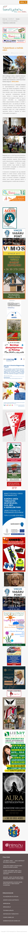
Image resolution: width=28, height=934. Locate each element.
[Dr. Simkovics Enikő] (14, 677)
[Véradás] (14, 693)
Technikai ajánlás (8, 910)
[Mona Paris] (14, 713)
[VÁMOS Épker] (14, 272)
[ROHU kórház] (14, 382)
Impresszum (6, 903)
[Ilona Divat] (14, 36)
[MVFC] (14, 425)
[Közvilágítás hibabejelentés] (14, 485)
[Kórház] (14, 309)
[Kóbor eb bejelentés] (14, 579)
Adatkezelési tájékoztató (10, 913)
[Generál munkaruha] (14, 554)
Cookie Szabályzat (8, 917)
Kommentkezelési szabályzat (11, 920)
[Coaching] (14, 628)
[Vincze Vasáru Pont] (14, 598)
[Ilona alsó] (14, 192)
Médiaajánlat (7, 907)
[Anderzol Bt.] (14, 30)
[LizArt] (14, 751)
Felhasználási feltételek (10, 896)
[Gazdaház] (14, 330)
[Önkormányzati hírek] (14, 830)
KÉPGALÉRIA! (15, 81)
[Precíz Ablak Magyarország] (14, 41)
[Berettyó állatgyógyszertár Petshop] (14, 348)
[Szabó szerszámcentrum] (14, 471)
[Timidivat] (14, 198)
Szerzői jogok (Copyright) (11, 900)
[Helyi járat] (14, 452)
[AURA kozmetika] (14, 797)
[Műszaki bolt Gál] (14, 656)
